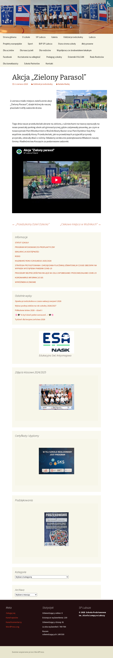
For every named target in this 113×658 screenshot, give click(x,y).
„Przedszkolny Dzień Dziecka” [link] (30, 224)
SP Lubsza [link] (40, 37)
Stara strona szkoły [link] (67, 43)
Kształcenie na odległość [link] (29, 57)
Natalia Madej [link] (64, 84)
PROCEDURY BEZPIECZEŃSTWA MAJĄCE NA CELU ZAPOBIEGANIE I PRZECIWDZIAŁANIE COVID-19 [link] (55, 273)
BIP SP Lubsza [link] (45, 43)
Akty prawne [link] (87, 43)
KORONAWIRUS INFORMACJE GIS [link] (29, 277)
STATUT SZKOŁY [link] (22, 242)
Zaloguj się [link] (10, 613)
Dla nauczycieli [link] (26, 50)
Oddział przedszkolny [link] (73, 37)
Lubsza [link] (92, 37)
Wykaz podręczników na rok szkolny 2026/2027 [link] (35, 305)
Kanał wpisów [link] (12, 617)
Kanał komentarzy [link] (14, 622)
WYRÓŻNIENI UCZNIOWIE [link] (25, 282)
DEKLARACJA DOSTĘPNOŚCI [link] (27, 251)
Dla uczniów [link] (8, 50)
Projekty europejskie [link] (12, 43)
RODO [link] (17, 256)
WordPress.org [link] (12, 626)
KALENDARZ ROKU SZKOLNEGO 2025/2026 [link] (33, 260)
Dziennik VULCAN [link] (76, 57)
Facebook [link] (7, 57)
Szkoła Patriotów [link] (32, 63)
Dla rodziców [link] (45, 50)
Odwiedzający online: (52, 613)
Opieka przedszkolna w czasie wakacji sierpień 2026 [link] (38, 301)
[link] (109, 3)
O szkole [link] (26, 37)
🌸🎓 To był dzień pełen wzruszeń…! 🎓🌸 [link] (34, 315)
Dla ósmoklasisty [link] (10, 63)
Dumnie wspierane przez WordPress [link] (28, 652)
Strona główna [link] (9, 37)
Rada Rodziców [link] (97, 57)
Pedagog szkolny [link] (54, 57)
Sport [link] (30, 43)
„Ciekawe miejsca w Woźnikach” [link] (80, 224)
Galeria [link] (54, 37)
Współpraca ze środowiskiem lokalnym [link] (74, 50)
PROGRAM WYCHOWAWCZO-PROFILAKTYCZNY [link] (35, 247)
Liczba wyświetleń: (50, 626)
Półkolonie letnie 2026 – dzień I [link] (28, 310)
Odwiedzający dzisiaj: (52, 622)
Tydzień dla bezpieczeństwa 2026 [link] (30, 319)
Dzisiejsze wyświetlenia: (53, 617)
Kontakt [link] (49, 63)
